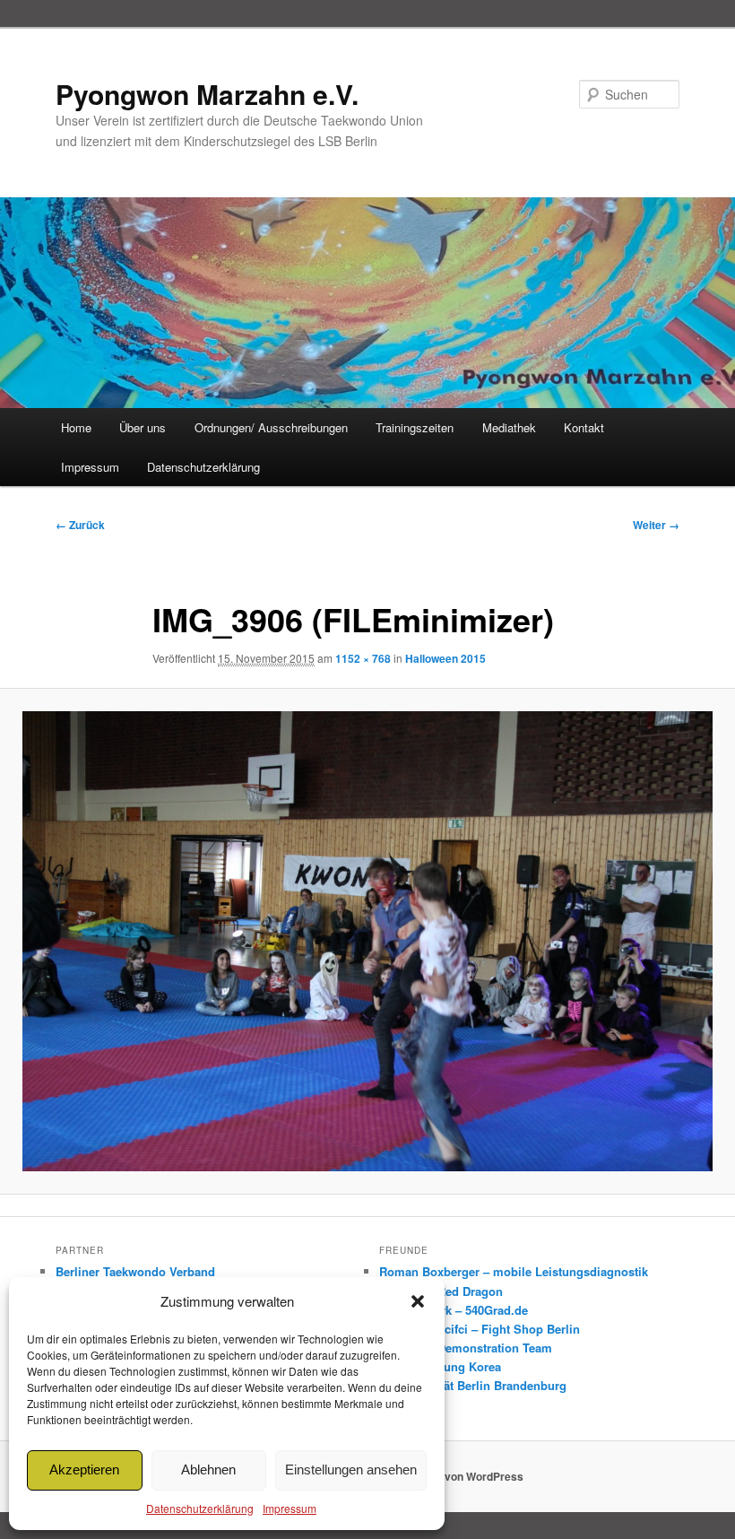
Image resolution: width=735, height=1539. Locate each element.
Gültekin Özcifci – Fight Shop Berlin (479, 1328)
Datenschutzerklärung (200, 1508)
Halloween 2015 (445, 658)
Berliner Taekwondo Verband (135, 1271)
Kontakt (584, 427)
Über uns (142, 427)
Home (76, 427)
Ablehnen (208, 1469)
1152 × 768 (363, 658)
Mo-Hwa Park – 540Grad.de (453, 1309)
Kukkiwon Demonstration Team (465, 1347)
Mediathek (509, 427)
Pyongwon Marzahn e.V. (207, 93)
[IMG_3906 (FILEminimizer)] (367, 941)
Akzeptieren (84, 1469)
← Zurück (80, 525)
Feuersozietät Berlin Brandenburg (472, 1385)
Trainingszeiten (415, 427)
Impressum (289, 1508)
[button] (418, 1301)
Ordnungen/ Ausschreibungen (271, 427)
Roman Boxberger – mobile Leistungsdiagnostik (513, 1271)
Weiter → (656, 525)
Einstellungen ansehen (351, 1469)
